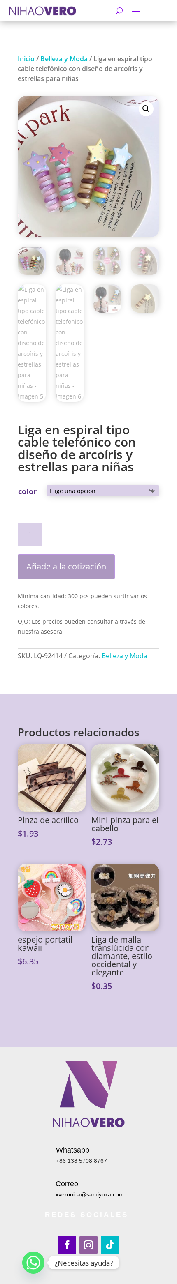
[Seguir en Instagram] (88, 1245)
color (27, 491)
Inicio (26, 58)
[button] (146, 108)
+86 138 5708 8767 (81, 1160)
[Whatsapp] (33, 1263)
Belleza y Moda (64, 58)
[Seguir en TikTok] (110, 1245)
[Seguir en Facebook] (67, 1245)
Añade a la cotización (66, 566)
